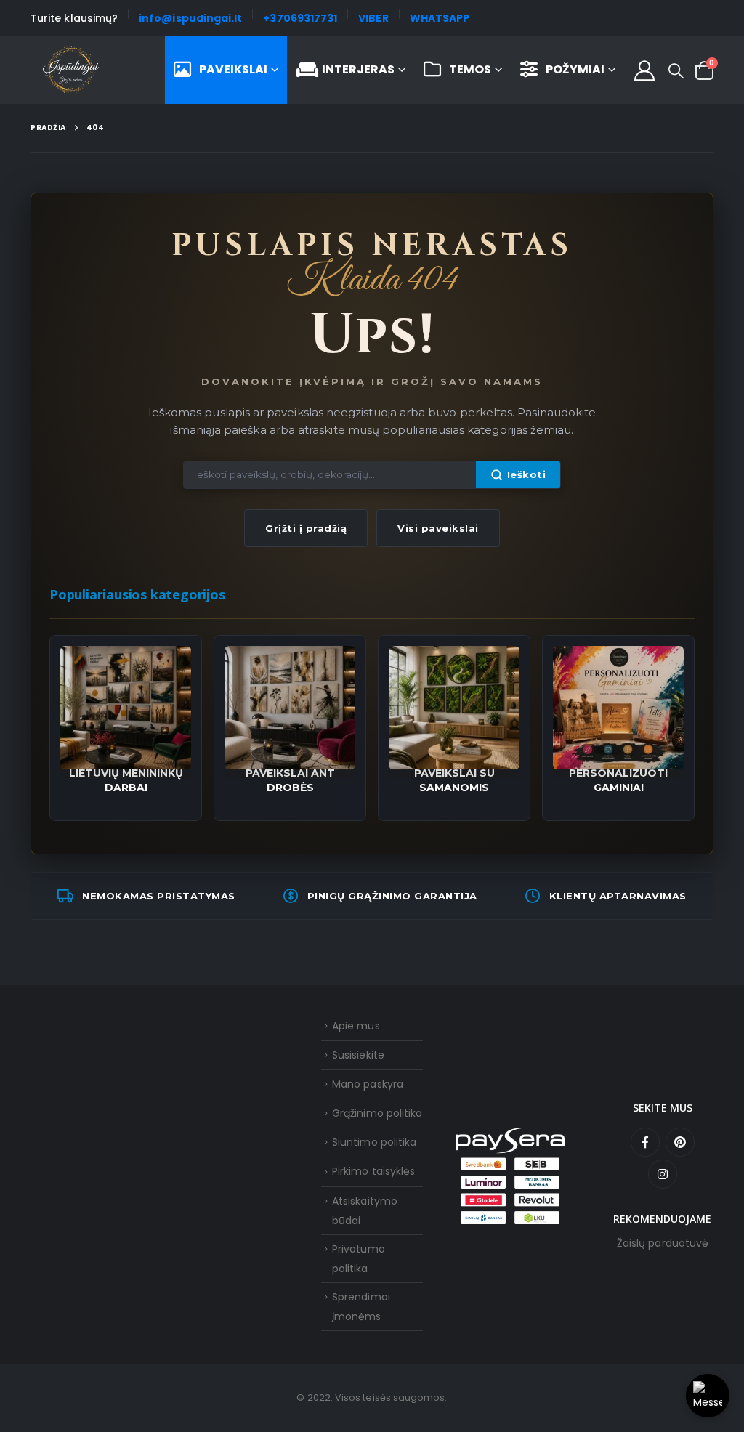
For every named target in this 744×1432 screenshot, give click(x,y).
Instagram (662, 1174)
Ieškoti (526, 474)
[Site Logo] (71, 70)
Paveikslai (233, 69)
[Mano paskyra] (644, 70)
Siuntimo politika (374, 1142)
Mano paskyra (367, 1084)
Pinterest (680, 1142)
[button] (676, 71)
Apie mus (356, 1026)
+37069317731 (300, 18)
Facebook (645, 1142)
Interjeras (358, 69)
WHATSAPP (440, 18)
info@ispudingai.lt (190, 18)
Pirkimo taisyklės (373, 1171)
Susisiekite (358, 1055)
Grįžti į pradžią (306, 528)
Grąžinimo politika (377, 1113)
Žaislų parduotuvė (662, 1243)
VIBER (373, 18)
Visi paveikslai (438, 528)
